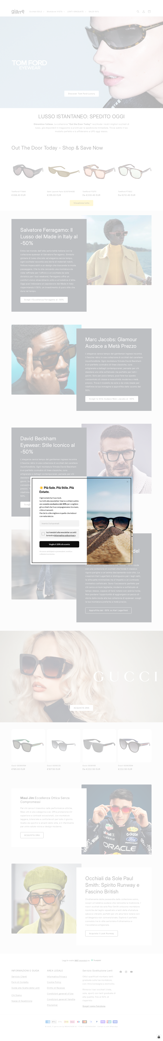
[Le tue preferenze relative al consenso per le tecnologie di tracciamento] (159, 1037)
